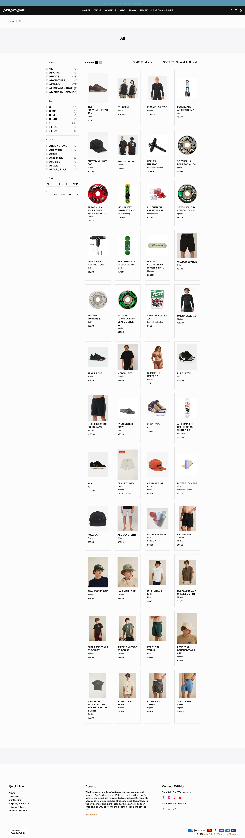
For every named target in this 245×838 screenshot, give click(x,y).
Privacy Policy (16, 807)
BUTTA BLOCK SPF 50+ (187, 485)
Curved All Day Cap (97, 163)
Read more (91, 814)
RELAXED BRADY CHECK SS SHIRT (186, 592)
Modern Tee (125, 373)
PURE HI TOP (184, 373)
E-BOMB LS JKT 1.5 (157, 107)
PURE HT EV (153, 424)
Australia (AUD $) (18, 833)
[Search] (231, 10)
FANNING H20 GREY (125, 425)
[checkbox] (63, 68)
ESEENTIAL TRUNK (153, 649)
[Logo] (14, 10)
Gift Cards (14, 796)
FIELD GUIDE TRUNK (184, 536)
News (12, 793)
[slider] (47, 191)
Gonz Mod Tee (126, 161)
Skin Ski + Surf (211, 834)
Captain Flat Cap (155, 485)
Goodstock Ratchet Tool (96, 263)
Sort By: (169, 62)
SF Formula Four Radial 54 (186, 163)
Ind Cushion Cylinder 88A (155, 209)
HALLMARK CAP (127, 591)
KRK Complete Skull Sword (126, 263)
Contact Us (15, 800)
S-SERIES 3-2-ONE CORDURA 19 (97, 425)
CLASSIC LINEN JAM (126, 485)
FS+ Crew (123, 107)
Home (11, 21)
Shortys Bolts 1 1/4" (157, 317)
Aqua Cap (93, 535)
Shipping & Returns (19, 803)
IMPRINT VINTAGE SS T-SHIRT (127, 649)
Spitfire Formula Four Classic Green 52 (126, 320)
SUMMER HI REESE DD (153, 374)
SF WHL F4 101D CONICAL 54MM (186, 209)
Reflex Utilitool (153, 163)
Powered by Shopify (227, 834)
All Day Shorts (127, 535)
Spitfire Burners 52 (95, 317)
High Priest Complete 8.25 (126, 209)
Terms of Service (18, 810)
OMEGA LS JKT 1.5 (186, 316)
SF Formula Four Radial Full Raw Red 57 (97, 210)
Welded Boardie (187, 262)
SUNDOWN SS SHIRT (125, 703)
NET (90, 483)
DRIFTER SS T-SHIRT (155, 592)
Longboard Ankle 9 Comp (185, 108)
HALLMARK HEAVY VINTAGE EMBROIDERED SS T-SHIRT (97, 706)
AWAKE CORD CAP (98, 591)
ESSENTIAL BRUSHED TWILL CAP (186, 650)
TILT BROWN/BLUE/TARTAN (98, 110)
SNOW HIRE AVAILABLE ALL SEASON (122, 3)
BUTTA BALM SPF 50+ (157, 536)
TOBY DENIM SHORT (184, 703)
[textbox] (55, 184)
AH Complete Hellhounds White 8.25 (185, 427)
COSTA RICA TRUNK (154, 703)
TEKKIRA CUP (95, 373)
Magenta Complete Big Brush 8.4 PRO (155, 264)
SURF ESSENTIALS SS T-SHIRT (98, 649)
